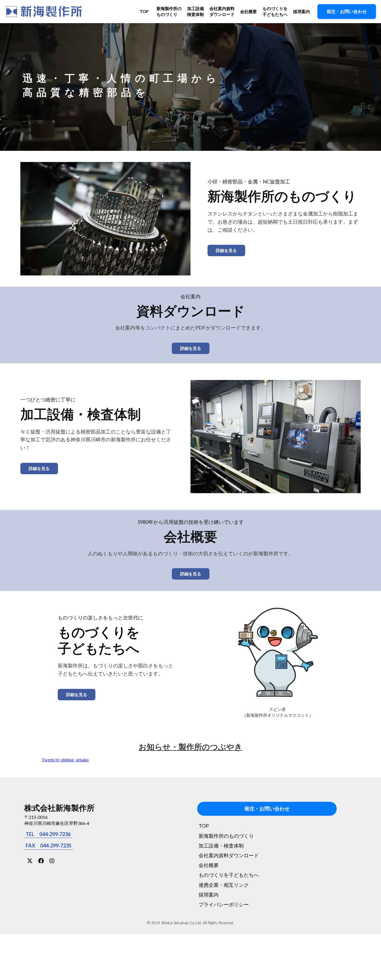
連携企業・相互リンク (224, 885)
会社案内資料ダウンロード (222, 11)
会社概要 (248, 11)
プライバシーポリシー (224, 904)
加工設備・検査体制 (221, 845)
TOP (144, 11)
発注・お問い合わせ (267, 809)
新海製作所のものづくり (169, 11)
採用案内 (301, 11)
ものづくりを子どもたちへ (275, 11)
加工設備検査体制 (195, 11)
